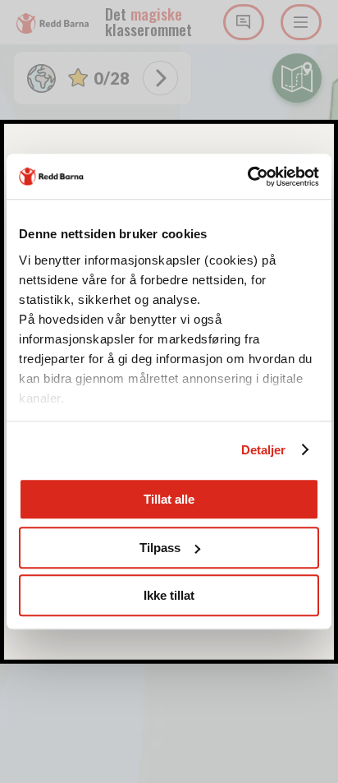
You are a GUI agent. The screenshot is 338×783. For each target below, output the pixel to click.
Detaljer (263, 450)
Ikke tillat (169, 595)
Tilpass (159, 548)
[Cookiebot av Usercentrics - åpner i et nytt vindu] (247, 176)
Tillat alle (169, 499)
